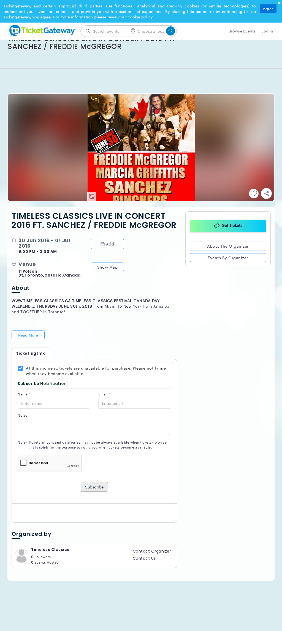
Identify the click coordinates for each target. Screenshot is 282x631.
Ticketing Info (31, 353)
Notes (23, 415)
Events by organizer (228, 257)
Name (24, 394)
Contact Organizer (152, 551)
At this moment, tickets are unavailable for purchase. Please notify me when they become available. (96, 370)
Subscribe (94, 487)
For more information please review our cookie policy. (103, 17)
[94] (41, 29)
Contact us (144, 558)
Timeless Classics (50, 549)
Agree (268, 8)
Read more (28, 335)
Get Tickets (232, 225)
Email (104, 394)
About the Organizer (228, 246)
